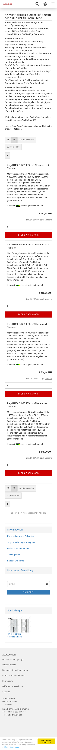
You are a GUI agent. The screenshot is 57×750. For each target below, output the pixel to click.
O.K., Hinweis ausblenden (46, 741)
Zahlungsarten (13, 554)
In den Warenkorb (28, 235)
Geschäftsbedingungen (13, 659)
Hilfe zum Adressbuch (12, 686)
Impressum (7, 681)
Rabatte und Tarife (15, 561)
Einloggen (28, 592)
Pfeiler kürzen (14, 634)
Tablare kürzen (15, 637)
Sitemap (6, 691)
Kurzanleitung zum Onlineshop (21, 536)
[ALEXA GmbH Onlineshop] (6, 4)
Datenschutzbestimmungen (15, 670)
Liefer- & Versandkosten (18, 548)
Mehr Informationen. (11, 747)
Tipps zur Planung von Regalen (21, 542)
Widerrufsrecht (9, 664)
